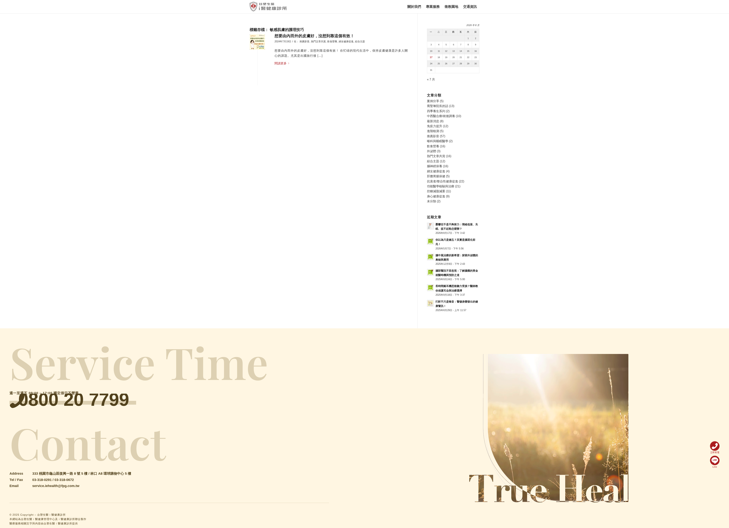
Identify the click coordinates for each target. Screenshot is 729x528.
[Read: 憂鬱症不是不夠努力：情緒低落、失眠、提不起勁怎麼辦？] (430, 226)
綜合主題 (360, 41)
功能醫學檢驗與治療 (440, 186)
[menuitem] (414, 6)
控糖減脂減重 (436, 191)
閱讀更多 (281, 63)
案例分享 (433, 101)
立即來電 (714, 452)
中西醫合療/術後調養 (441, 116)
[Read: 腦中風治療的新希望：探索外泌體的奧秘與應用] (430, 257)
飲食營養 (332, 41)
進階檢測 (433, 131)
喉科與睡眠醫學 (437, 141)
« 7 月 (431, 79)
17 (431, 57)
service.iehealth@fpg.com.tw (55, 486)
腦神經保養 (434, 166)
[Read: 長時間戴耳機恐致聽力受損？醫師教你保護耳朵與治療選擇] (430, 287)
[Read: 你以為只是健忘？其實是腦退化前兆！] (430, 241)
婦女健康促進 (346, 41)
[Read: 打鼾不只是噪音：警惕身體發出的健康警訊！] (430, 303)
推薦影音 (304, 41)
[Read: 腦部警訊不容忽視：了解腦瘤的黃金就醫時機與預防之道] (430, 272)
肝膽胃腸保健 (436, 176)
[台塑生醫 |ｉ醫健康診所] (268, 6)
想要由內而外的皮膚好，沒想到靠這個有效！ (314, 36)
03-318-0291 (42, 480)
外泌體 (431, 151)
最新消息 (433, 121)
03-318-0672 (64, 480)
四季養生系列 (436, 111)
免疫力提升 (434, 126)
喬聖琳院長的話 (437, 106)
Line (714, 467)
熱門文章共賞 (318, 41)
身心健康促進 (436, 196)
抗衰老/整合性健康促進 (442, 181)
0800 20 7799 (73, 399)
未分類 (431, 201)
